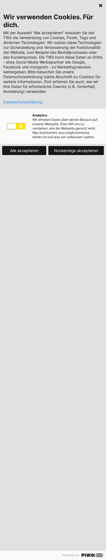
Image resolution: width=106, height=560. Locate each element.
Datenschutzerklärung (23, 102)
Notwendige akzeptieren (76, 150)
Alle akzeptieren (24, 150)
